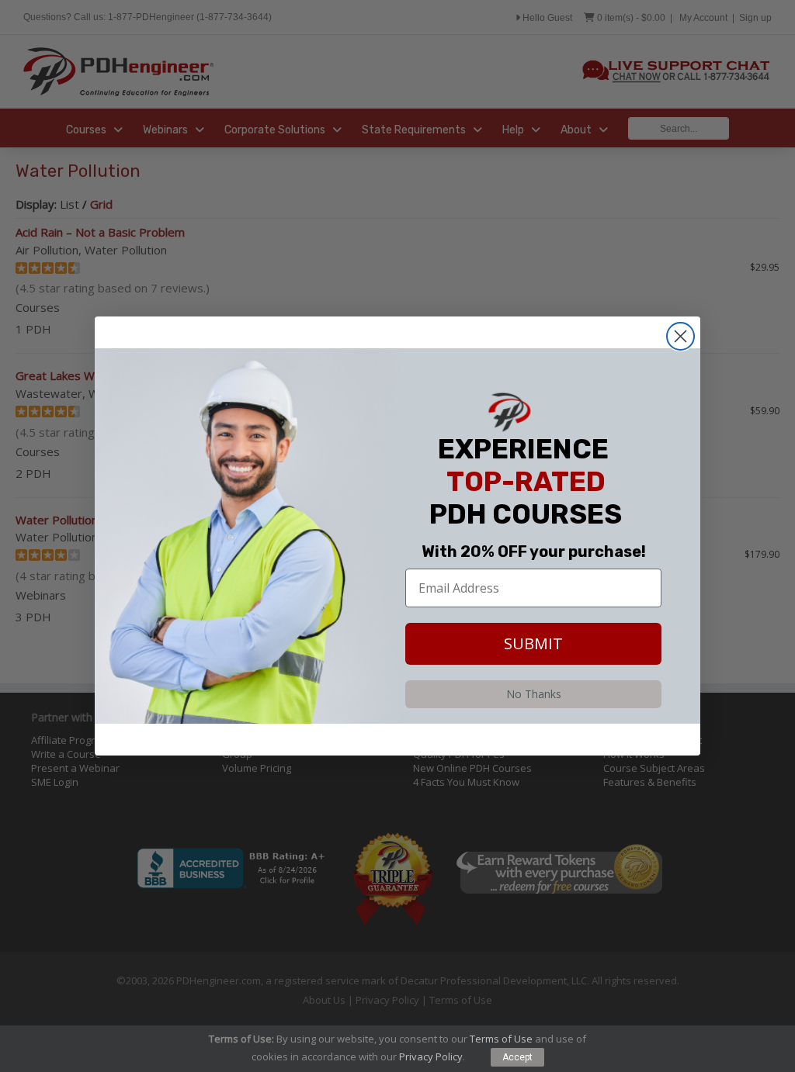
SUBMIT (533, 643)
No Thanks (533, 693)
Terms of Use (501, 1039)
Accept (517, 1057)
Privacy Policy (431, 1056)
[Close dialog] (680, 336)
